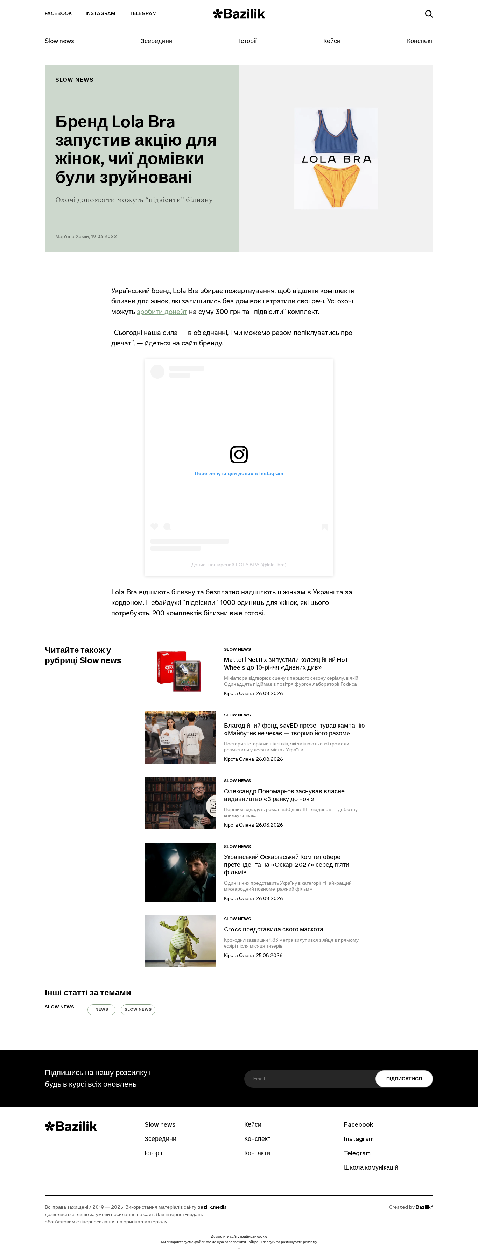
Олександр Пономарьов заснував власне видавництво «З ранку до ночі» (284, 796)
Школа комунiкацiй (371, 1168)
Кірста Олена (239, 694)
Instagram (100, 13)
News (101, 1010)
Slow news (59, 41)
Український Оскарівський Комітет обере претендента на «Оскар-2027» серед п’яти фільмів (286, 865)
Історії (248, 41)
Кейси (331, 41)
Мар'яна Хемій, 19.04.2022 (86, 237)
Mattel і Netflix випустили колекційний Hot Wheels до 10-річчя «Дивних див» (286, 664)
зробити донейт (162, 311)
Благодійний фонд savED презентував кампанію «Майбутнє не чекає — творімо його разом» (294, 730)
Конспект (420, 41)
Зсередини (157, 41)
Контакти (257, 1154)
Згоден (239, 1248)
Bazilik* (424, 1207)
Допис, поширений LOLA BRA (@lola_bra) (239, 564)
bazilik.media (212, 1207)
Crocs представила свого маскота (274, 930)
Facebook (58, 13)
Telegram (143, 13)
